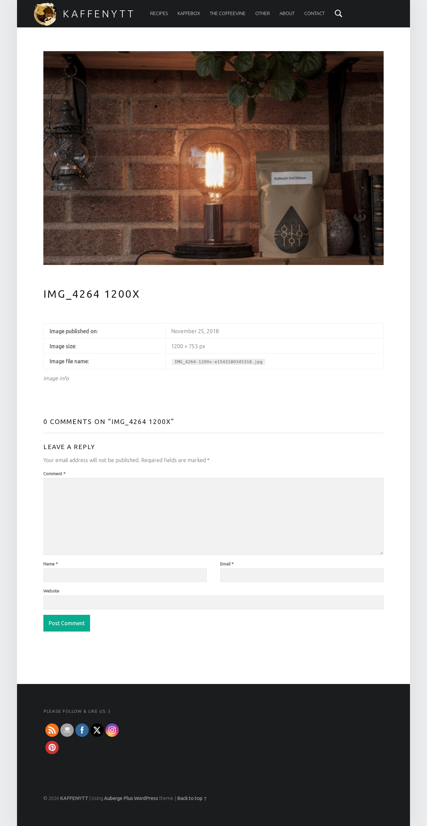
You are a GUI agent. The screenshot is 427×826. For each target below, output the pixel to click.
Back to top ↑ (192, 798)
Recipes (159, 13)
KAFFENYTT (99, 13)
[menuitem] (159, 13)
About (287, 13)
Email (227, 563)
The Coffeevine (228, 13)
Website (51, 590)
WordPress (146, 798)
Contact (314, 13)
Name (50, 563)
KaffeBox (188, 13)
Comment (54, 473)
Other (262, 13)
